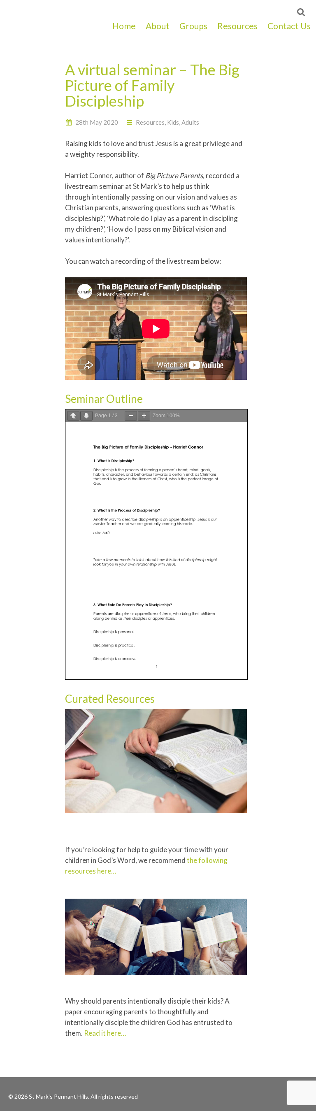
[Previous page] (73, 416)
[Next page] (86, 416)
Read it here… (105, 1033)
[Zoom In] (144, 416)
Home (124, 26)
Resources (237, 26)
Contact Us (289, 26)
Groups (193, 26)
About (158, 26)
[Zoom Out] (131, 416)
